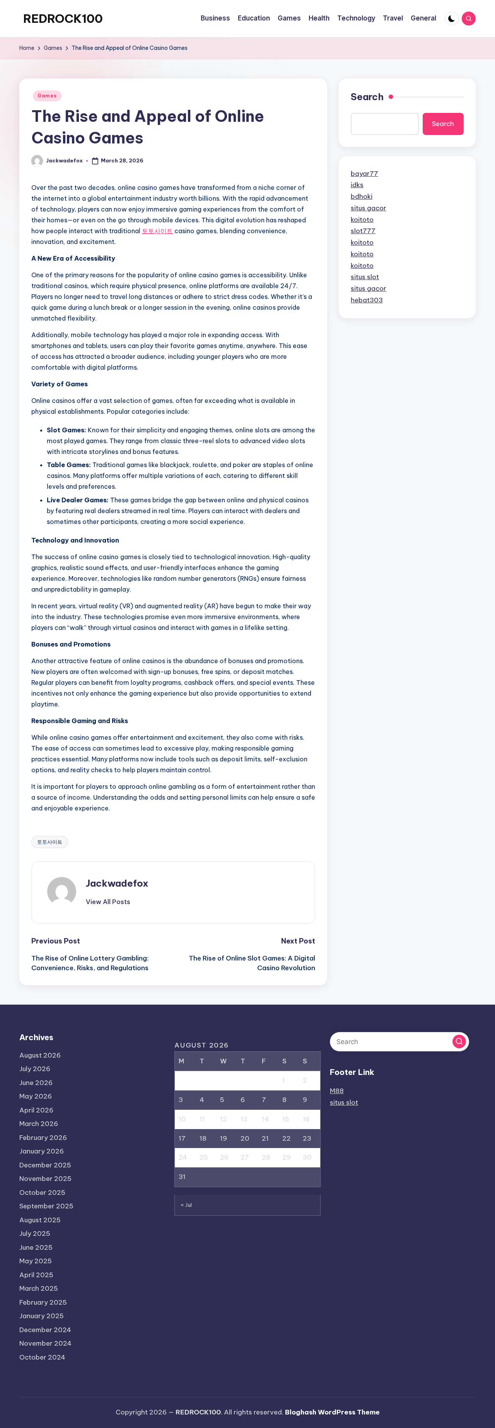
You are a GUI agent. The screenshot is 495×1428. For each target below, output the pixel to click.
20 (245, 1138)
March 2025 (38, 1288)
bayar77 (364, 173)
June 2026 (36, 1082)
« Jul (186, 1205)
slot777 (363, 231)
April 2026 (36, 1110)
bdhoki (361, 196)
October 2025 (42, 1192)
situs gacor (368, 208)
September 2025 (46, 1206)
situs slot (365, 277)
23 (307, 1138)
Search (367, 96)
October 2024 (42, 1357)
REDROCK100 (63, 18)
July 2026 (34, 1069)
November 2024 (45, 1343)
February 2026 (43, 1137)
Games (47, 96)
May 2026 (35, 1096)
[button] (108, 902)
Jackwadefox (117, 883)
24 (183, 1157)
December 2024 (45, 1330)
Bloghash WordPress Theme (332, 1412)
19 (223, 1138)
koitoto (362, 219)
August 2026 (40, 1055)
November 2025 (45, 1178)
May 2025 (35, 1261)
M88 (337, 1091)
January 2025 (41, 1316)
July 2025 (34, 1233)
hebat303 (367, 300)
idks (357, 185)
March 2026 (38, 1123)
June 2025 (36, 1247)
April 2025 (36, 1275)
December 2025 (45, 1165)
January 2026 (41, 1151)
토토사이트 (157, 231)
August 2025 (40, 1220)
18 (203, 1138)
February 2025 (43, 1302)
